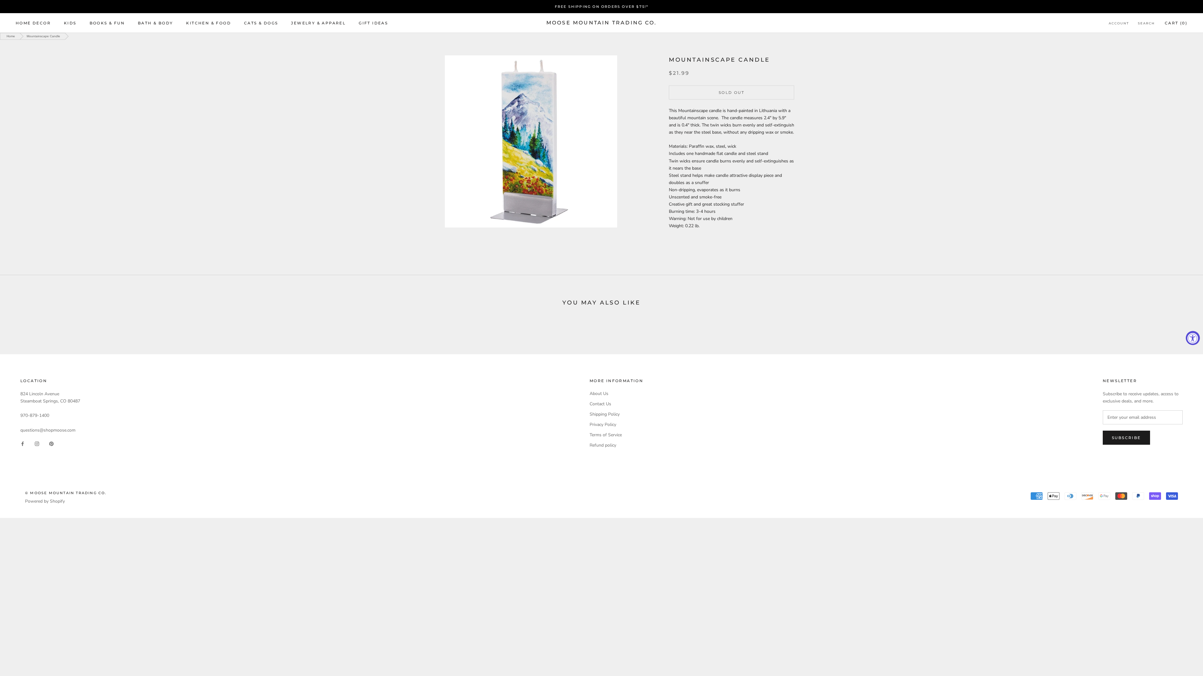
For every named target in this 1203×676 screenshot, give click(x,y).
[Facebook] (22, 443)
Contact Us (600, 404)
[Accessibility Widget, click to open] (1193, 338)
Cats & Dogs (261, 23)
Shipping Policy (605, 414)
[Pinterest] (51, 443)
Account (1119, 23)
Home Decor (33, 23)
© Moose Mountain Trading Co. (66, 493)
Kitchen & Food (208, 23)
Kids (70, 23)
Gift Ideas (373, 23)
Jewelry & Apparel (318, 23)
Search (1146, 23)
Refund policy (603, 445)
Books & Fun (107, 23)
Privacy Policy (603, 425)
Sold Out (731, 92)
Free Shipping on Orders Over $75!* (601, 6)
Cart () (1176, 23)
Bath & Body (155, 23)
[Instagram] (37, 443)
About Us (599, 394)
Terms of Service (606, 435)
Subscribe (1126, 437)
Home (11, 36)
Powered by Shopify (45, 501)
